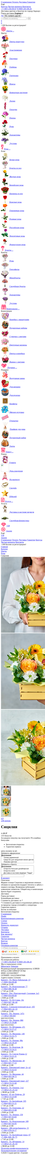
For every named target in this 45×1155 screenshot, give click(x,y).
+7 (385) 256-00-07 (9, 9)
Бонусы (39, 540)
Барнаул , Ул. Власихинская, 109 (14, 1121)
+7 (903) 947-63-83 (9, 1117)
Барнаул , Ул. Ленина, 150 (12, 1115)
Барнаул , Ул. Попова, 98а (12, 1040)
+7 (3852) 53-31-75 (9, 1036)
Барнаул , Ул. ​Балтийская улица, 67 (16, 1135)
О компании (6, 540)
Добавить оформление (10, 853)
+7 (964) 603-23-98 (9, 1110)
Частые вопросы (8, 542)
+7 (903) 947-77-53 (9, 1063)
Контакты (20, 542)
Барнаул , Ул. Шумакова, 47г (13, 1027)
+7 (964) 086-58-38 (9, 989)
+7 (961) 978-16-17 (9, 1130)
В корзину (5, 878)
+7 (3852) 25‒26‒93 (9, 1144)
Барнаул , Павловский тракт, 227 (15, 1081)
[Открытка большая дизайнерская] (17, 869)
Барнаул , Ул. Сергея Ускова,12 (14, 1054)
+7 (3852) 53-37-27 (9, 1029)
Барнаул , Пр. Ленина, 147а (12, 1013)
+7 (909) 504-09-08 (9, 982)
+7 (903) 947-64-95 (9, 1124)
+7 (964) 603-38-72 (9, 1076)
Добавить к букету (9, 864)
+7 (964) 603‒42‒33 (9, 1009)
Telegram (14, 966)
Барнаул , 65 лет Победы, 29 (13, 1094)
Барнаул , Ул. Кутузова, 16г (12, 1000)
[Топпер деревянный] (17, 858)
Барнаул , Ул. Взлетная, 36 (12, 1047)
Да (2, 16)
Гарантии (31, 540)
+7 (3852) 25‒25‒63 (9, 1090)
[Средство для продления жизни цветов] (17, 860)
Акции (4, 538)
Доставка (23, 540)
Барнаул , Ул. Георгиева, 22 (12, 1108)
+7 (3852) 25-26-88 (9, 1022)
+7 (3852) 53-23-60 (9, 1097)
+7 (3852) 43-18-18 (9, 1043)
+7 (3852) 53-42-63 (9, 1070)
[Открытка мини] (17, 871)
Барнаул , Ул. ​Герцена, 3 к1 (12, 1088)
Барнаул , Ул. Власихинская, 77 (14, 987)
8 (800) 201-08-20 (24, 9)
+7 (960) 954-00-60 (9, 996)
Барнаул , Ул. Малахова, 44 (12, 1074)
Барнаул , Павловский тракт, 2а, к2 (16, 1067)
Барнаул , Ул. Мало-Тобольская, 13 (15, 980)
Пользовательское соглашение (14, 1151)
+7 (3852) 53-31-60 (9, 1083)
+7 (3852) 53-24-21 (9, 1049)
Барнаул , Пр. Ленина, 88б (12, 1020)
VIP (2, 535)
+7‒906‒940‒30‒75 (9, 1137)
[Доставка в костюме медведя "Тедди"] (17, 873)
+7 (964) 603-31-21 (9, 1103)
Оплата (15, 540)
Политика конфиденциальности (14, 1148)
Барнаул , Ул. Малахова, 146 (13, 1034)
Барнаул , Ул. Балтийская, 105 (13, 1101)
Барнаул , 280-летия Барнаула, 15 (15, 1128)
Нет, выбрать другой (12, 16)
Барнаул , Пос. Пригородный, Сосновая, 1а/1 (20, 993)
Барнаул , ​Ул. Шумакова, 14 (12, 1142)
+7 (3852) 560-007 (8, 1016)
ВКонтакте (5, 966)
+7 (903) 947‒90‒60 (9, 1002)
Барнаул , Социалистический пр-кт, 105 (18, 1007)
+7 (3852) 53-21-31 (9, 1056)
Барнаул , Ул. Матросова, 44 (13, 1061)
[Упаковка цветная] (17, 862)
